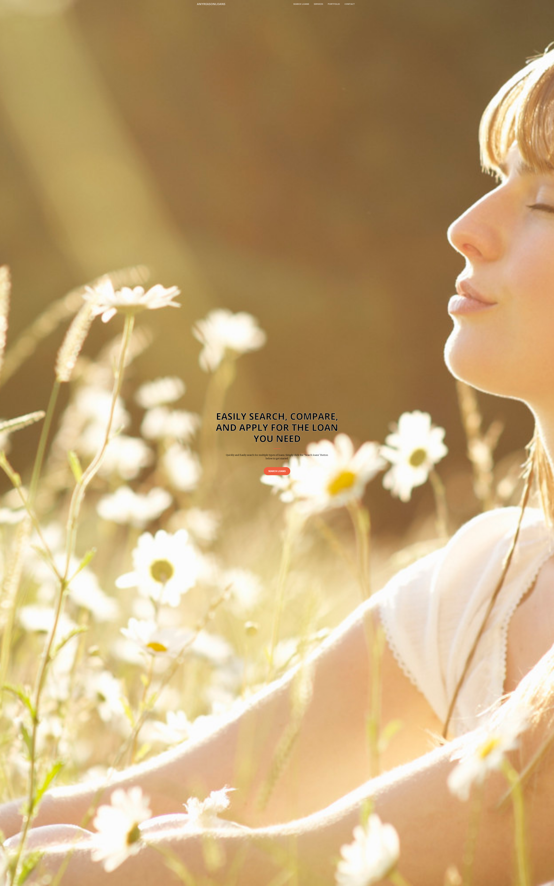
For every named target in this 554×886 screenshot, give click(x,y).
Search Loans (277, 471)
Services (318, 4)
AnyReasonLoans (211, 4)
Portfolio (334, 4)
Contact (350, 4)
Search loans (301, 4)
